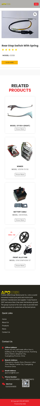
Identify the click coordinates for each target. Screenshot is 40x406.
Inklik (24, 404)
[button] (35, 14)
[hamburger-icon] (36, 4)
